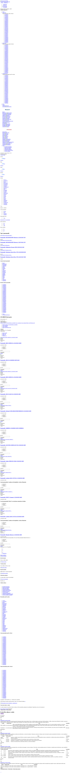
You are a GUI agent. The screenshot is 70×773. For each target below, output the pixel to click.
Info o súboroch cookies (4, 708)
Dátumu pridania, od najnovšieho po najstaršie (9, 324)
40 (4, 169)
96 (4, 223)
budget (5, 211)
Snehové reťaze (5, 628)
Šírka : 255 (4, 333)
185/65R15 (6, 23)
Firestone (4, 118)
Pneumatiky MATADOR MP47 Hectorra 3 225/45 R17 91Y (13, 237)
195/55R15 (6, 27)
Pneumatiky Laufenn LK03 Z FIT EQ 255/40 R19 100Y (12, 516)
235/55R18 (6, 72)
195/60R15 (6, 24)
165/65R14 (6, 17)
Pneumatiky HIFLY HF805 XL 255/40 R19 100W (10, 343)
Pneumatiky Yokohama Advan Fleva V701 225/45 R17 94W (13, 257)
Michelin (4, 132)
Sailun (3, 137)
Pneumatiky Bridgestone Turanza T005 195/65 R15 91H (12, 247)
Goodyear (4, 270)
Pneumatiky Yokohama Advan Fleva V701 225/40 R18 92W (13, 252)
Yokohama (4, 144)
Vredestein (4, 143)
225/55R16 (6, 62)
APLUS (3, 105)
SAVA (3, 138)
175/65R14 (6, 19)
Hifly (3, 613)
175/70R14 (6, 50)
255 (4, 163)
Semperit (4, 141)
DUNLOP (4, 116)
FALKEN (4, 117)
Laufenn (3, 126)
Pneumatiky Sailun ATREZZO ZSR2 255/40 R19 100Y (12, 461)
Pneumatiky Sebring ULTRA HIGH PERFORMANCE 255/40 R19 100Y (15, 411)
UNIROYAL (4, 142)
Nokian (3, 134)
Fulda (3, 269)
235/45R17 (6, 36)
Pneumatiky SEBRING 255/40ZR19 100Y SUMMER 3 (12, 428)
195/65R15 (6, 25)
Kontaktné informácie (5, 586)
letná (4, 158)
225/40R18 (6, 37)
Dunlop (3, 267)
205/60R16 (6, 30)
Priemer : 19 (4, 335)
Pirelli (3, 135)
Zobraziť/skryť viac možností (5, 219)
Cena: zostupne (4, 326)
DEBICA (4, 115)
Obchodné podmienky (6, 589)
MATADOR (4, 131)
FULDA (3, 120)
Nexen (3, 133)
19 (4, 174)
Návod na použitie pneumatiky (7, 594)
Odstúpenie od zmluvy (6, 591)
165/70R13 (6, 15)
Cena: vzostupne (5, 325)
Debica (3, 266)
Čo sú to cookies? (5, 592)
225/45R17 (6, 34)
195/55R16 (6, 28)
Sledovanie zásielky (5, 588)
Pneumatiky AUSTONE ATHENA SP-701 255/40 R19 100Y (13, 445)
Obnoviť (1, 160)
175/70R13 (6, 16)
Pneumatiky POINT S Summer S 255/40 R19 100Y (11, 497)
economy (5, 213)
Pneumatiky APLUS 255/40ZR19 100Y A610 (9, 360)
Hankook (3, 271)
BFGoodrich (4, 112)
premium (5, 214)
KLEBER (4, 123)
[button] (5, 720)
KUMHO (4, 125)
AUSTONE (4, 106)
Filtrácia (2, 329)
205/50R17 (6, 63)
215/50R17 (6, 33)
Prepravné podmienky (6, 587)
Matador (3, 274)
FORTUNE (4, 119)
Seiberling (4, 140)
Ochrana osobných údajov (6, 590)
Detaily (1, 353)
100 (4, 225)
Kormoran (4, 124)
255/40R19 (6, 42)
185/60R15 (6, 22)
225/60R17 (6, 71)
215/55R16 (6, 31)
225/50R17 (6, 35)
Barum (3, 111)
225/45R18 (6, 38)
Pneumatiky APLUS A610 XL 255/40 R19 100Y (10, 394)
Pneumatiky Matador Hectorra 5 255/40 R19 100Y (11, 534)
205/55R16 (6, 29)
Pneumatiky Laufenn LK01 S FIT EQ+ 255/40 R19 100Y (12, 478)
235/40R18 (6, 39)
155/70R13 (6, 14)
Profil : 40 (4, 334)
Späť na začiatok (3, 555)
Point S (3, 136)
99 (4, 224)
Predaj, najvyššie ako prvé (6, 327)
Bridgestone (4, 113)
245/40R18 (6, 40)
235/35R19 (6, 41)
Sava (3, 278)
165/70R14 (6, 18)
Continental (4, 114)
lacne (4, 212)
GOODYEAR (4, 121)
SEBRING (4, 139)
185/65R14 (6, 21)
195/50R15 (6, 26)
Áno (4, 218)
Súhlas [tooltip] (2, 713)
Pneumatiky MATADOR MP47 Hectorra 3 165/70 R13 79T (13, 242)
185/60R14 (6, 51)
